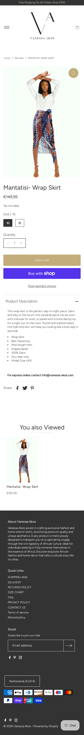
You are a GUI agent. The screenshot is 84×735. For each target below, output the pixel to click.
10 (7, 223)
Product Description (21, 301)
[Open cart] (77, 27)
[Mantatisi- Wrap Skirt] (23, 460)
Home (7, 58)
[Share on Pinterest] (32, 387)
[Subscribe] (69, 645)
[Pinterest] (14, 658)
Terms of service (18, 612)
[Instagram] (20, 658)
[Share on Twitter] (25, 387)
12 (19, 223)
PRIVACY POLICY (19, 602)
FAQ (10, 597)
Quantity (9, 235)
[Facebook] (10, 658)
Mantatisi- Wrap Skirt (22, 487)
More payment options (42, 286)
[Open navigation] (6, 27)
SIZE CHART (16, 592)
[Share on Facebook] (17, 387)
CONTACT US (17, 607)
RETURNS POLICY (19, 587)
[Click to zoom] (73, 73)
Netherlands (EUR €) (22, 681)
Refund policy (16, 617)
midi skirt (19, 58)
